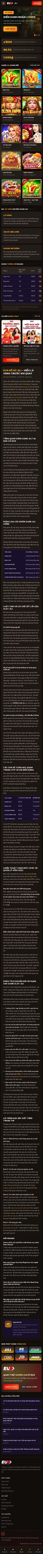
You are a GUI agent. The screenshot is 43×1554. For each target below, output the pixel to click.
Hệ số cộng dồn (6, 1502)
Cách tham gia (32, 360)
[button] (3, 3)
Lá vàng (3, 1499)
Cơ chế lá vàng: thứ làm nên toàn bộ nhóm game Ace (20, 1411)
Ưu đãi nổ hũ (5, 1517)
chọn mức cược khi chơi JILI (20, 1208)
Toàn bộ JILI (5, 1481)
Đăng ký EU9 (11, 1387)
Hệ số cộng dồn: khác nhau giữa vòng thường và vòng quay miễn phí (20, 1421)
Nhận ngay (11, 360)
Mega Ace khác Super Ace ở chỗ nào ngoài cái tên (19, 1441)
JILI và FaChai (17, 397)
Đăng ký (37, 3)
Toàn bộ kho (35, 65)
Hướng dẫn (38, 1550)
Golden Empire (6, 1488)
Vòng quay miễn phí (7, 1506)
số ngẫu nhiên (32, 876)
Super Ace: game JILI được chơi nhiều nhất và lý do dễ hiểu (20, 1432)
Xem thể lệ (10, 29)
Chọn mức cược (6, 1520)
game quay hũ (24, 387)
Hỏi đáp (3, 1509)
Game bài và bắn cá (7, 1491)
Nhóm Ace (4, 1484)
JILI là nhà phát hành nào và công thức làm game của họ (21, 1402)
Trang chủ (4, 1550)
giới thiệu (17, 1074)
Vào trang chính (29, 1387)
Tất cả (37, 316)
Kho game (13, 1550)
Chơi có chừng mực (7, 1524)
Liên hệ (3, 1527)
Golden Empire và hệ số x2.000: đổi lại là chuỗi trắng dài (21, 1450)
